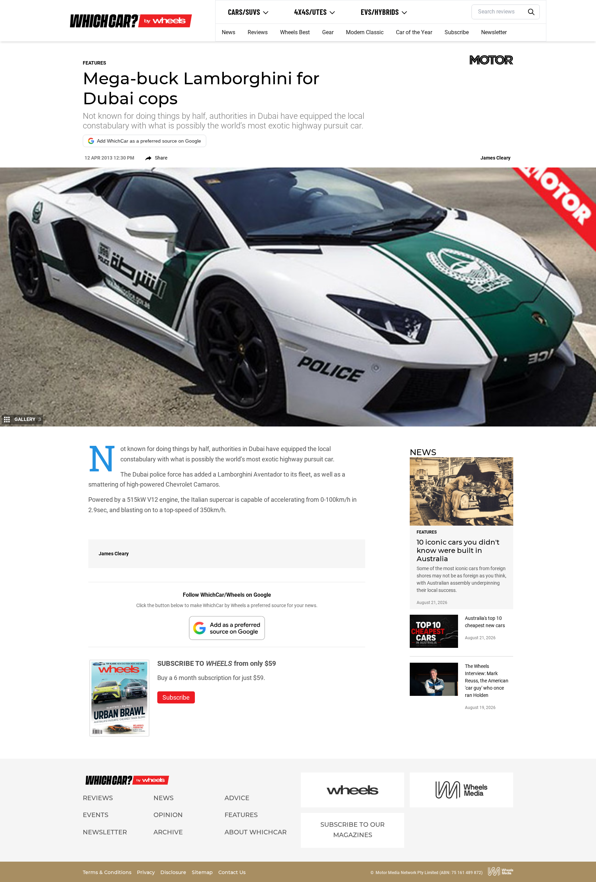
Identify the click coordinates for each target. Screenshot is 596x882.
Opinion (168, 815)
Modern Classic (365, 32)
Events (95, 815)
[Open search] (531, 12)
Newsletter (494, 32)
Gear (328, 32)
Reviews (258, 32)
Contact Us (232, 872)
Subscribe (457, 32)
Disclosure (174, 872)
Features (241, 815)
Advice (237, 798)
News (228, 32)
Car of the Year (414, 32)
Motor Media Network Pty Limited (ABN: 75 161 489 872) (429, 872)
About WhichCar (256, 832)
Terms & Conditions (108, 872)
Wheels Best (295, 32)
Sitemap (203, 872)
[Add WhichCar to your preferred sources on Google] (227, 628)
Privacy (146, 872)
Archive (168, 832)
